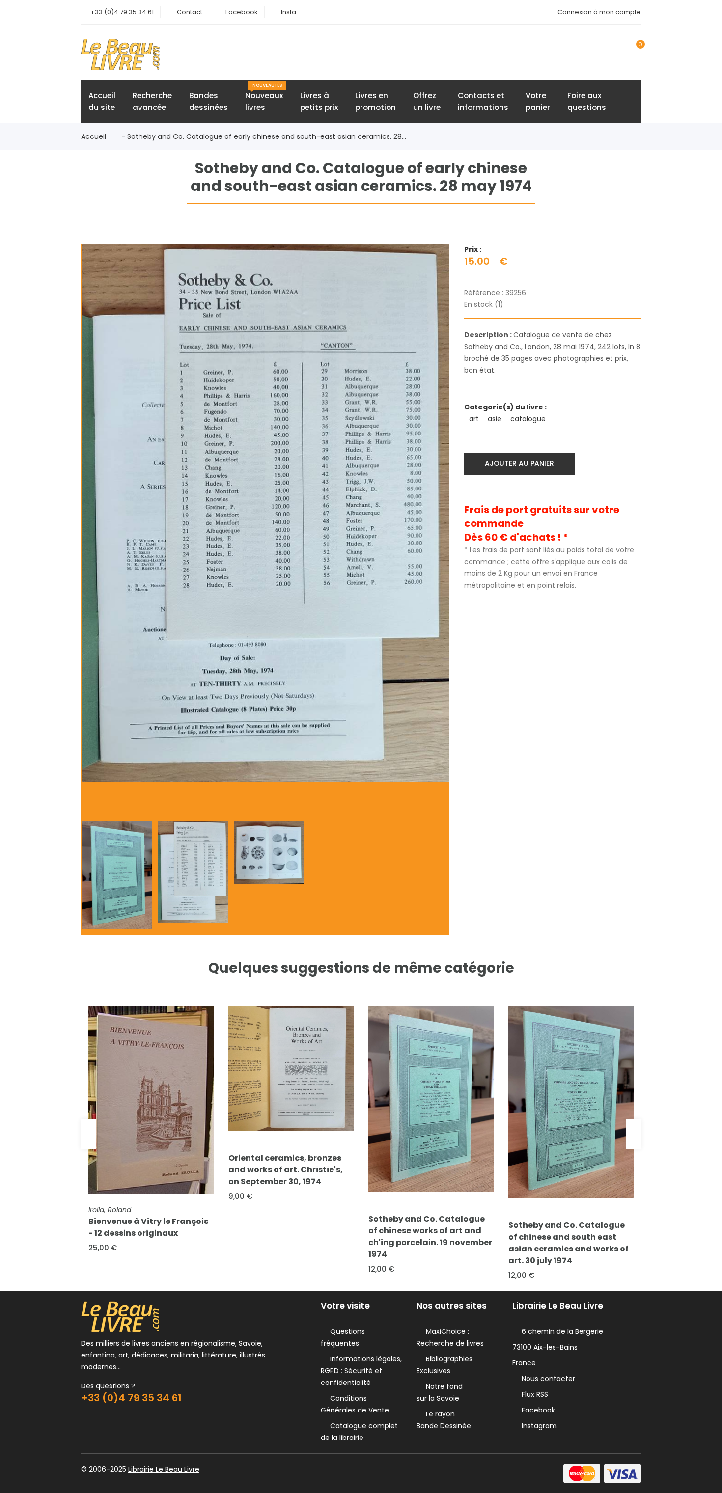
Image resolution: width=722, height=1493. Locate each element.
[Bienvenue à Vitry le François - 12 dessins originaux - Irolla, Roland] (151, 1100)
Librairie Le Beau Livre (163, 1469)
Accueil (93, 136)
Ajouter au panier (519, 463)
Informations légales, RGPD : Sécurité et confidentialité (361, 1370)
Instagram (537, 1426)
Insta (288, 12)
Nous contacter (546, 1379)
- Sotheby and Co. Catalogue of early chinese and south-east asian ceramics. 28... (263, 136)
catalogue (529, 419)
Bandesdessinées (208, 101)
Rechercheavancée (152, 101)
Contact (189, 12)
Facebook (241, 12)
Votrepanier (538, 101)
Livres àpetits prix (319, 101)
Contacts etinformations (483, 101)
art (475, 419)
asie (495, 419)
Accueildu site (101, 101)
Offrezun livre (427, 101)
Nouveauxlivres (264, 97)
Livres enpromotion (375, 101)
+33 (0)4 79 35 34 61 (122, 12)
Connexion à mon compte (599, 12)
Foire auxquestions (586, 101)
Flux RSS (533, 1394)
